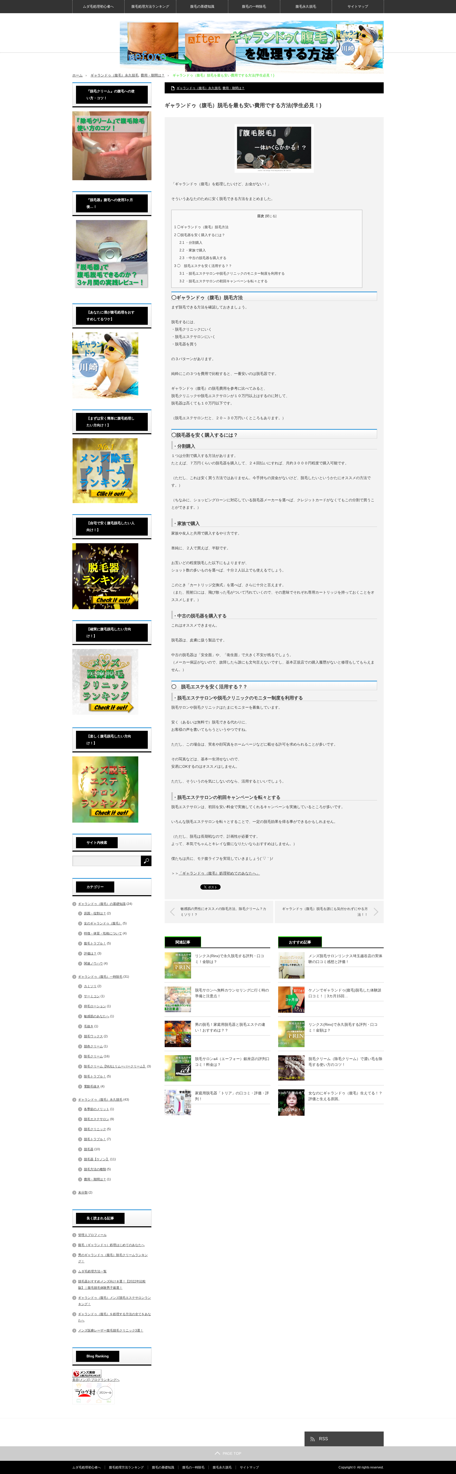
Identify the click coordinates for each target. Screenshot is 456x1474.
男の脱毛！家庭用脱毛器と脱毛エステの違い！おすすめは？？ (230, 1027)
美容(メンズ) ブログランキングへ (96, 1380)
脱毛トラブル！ (95, 1139)
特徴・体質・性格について (103, 933)
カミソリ (90, 986)
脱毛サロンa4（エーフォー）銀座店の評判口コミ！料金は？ (232, 1062)
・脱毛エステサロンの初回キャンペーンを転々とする (223, 281)
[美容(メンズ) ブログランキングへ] (86, 1376)
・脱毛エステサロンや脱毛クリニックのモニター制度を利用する (232, 273)
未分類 (83, 1192)
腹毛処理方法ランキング (150, 6)
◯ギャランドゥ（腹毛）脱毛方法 (201, 227)
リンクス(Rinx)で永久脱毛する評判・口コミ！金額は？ (229, 959)
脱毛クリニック (95, 1129)
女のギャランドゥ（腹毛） (103, 923)
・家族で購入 (192, 250)
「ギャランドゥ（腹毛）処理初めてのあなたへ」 (219, 873)
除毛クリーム (93, 1056)
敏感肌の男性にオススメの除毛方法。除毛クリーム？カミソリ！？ (223, 912)
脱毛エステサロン (96, 1119)
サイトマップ (358, 6)
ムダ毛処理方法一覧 (92, 1271)
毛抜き (88, 1026)
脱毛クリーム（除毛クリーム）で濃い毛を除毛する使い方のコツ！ (345, 1062)
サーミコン (92, 996)
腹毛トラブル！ (95, 943)
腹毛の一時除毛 (254, 6)
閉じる (271, 216)
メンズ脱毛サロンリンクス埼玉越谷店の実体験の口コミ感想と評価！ (345, 959)
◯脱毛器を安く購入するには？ (199, 235)
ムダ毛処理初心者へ (98, 6)
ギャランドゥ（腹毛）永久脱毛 (115, 75)
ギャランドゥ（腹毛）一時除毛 (100, 977)
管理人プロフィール (92, 1235)
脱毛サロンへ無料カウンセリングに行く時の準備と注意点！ (232, 993)
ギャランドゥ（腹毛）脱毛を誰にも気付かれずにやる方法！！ (325, 912)
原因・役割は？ (95, 913)
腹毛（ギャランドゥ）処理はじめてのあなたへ (111, 1245)
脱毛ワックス (93, 1036)
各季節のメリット (96, 1109)
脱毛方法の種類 (95, 1169)
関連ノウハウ (93, 963)
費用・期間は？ (153, 75)
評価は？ (90, 953)
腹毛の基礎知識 (202, 6)
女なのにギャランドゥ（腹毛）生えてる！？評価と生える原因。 (345, 1096)
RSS (323, 1439)
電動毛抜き (92, 1086)
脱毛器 (88, 1149)
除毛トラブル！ (95, 1076)
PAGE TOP (232, 1453)
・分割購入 (190, 243)
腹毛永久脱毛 (306, 6)
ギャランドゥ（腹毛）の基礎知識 (102, 904)
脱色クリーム (93, 1046)
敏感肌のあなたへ (96, 1016)
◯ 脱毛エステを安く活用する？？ (203, 266)
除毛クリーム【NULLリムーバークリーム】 (115, 1066)
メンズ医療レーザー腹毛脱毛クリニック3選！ (110, 1330)
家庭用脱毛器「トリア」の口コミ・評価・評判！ (232, 1096)
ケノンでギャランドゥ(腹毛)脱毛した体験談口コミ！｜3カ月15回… (344, 993)
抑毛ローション (95, 1006)
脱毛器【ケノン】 (96, 1159)
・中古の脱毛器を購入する (202, 258)
